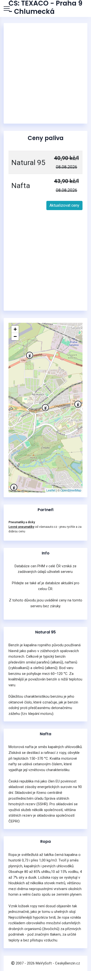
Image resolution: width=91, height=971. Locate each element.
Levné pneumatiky (21, 527)
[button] (14, 487)
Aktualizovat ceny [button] (64, 205)
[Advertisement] (45, 73)
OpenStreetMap (70, 490)
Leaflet (50, 490)
